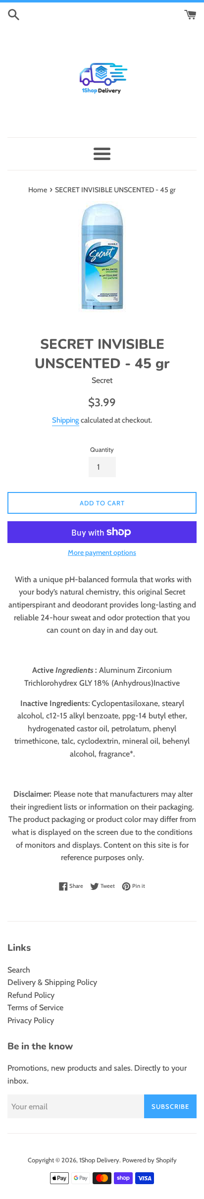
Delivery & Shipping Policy (52, 982)
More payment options (102, 552)
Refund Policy (30, 995)
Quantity (102, 449)
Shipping (65, 420)
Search (18, 970)
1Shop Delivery (99, 1160)
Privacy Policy (30, 1020)
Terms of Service (35, 1007)
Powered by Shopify (149, 1160)
